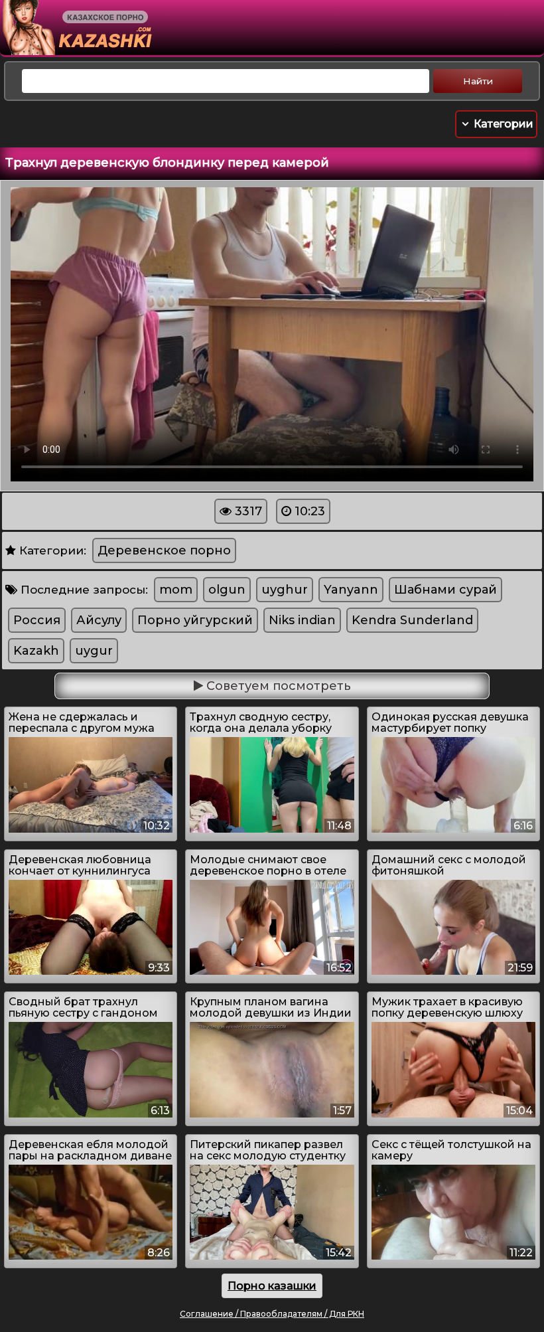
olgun (226, 589)
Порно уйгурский (195, 620)
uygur (94, 650)
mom (175, 589)
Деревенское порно (164, 550)
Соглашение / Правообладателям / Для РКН (272, 1314)
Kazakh (36, 650)
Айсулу (98, 620)
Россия (36, 620)
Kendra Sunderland (412, 620)
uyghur (284, 589)
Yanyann (351, 589)
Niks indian (302, 620)
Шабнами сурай (445, 589)
